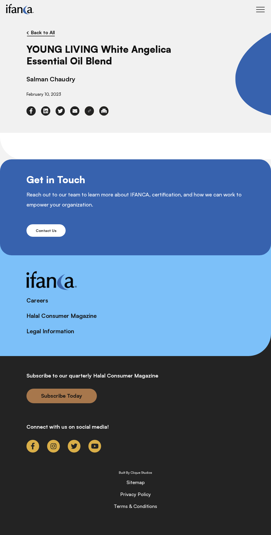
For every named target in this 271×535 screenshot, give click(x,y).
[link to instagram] (53, 446)
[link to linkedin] (45, 111)
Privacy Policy (135, 494)
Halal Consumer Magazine (61, 315)
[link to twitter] (60, 111)
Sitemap (136, 482)
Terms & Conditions (135, 506)
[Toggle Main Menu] (260, 9)
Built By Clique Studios (135, 472)
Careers (37, 300)
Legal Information (50, 331)
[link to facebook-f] (31, 111)
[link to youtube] (94, 446)
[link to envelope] (74, 111)
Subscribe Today (61, 395)
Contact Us (46, 230)
